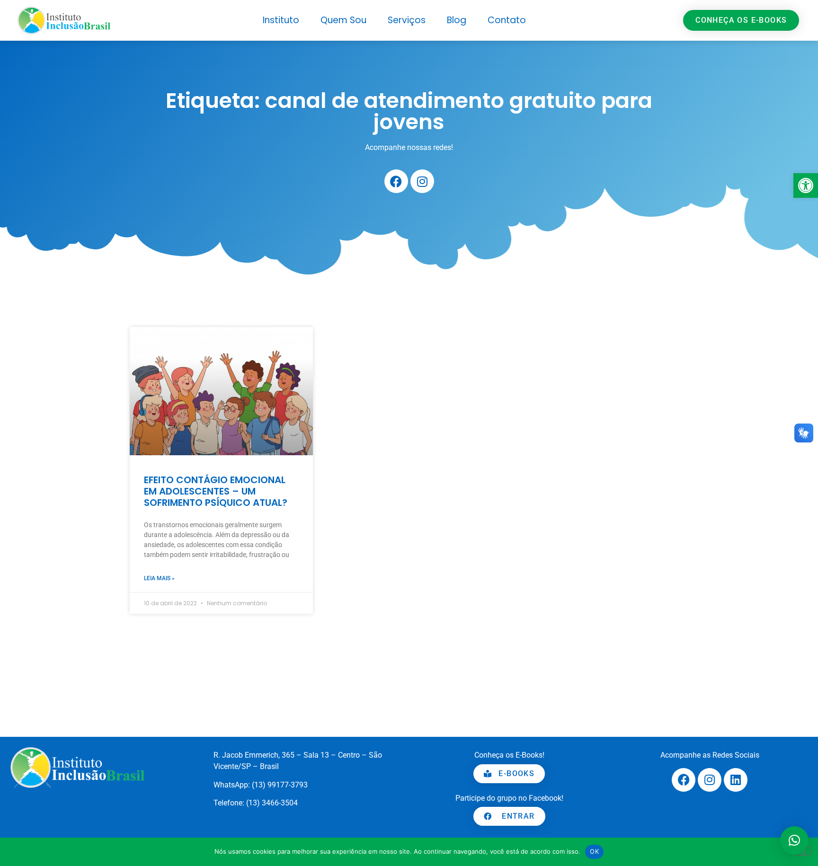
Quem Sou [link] (343, 20)
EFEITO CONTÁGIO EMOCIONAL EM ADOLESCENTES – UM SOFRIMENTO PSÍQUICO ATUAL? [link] (215, 491)
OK (594, 851)
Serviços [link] (407, 20)
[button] (794, 840)
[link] (805, 185)
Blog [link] (456, 20)
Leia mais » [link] (159, 578)
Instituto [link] (281, 20)
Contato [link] (507, 20)
